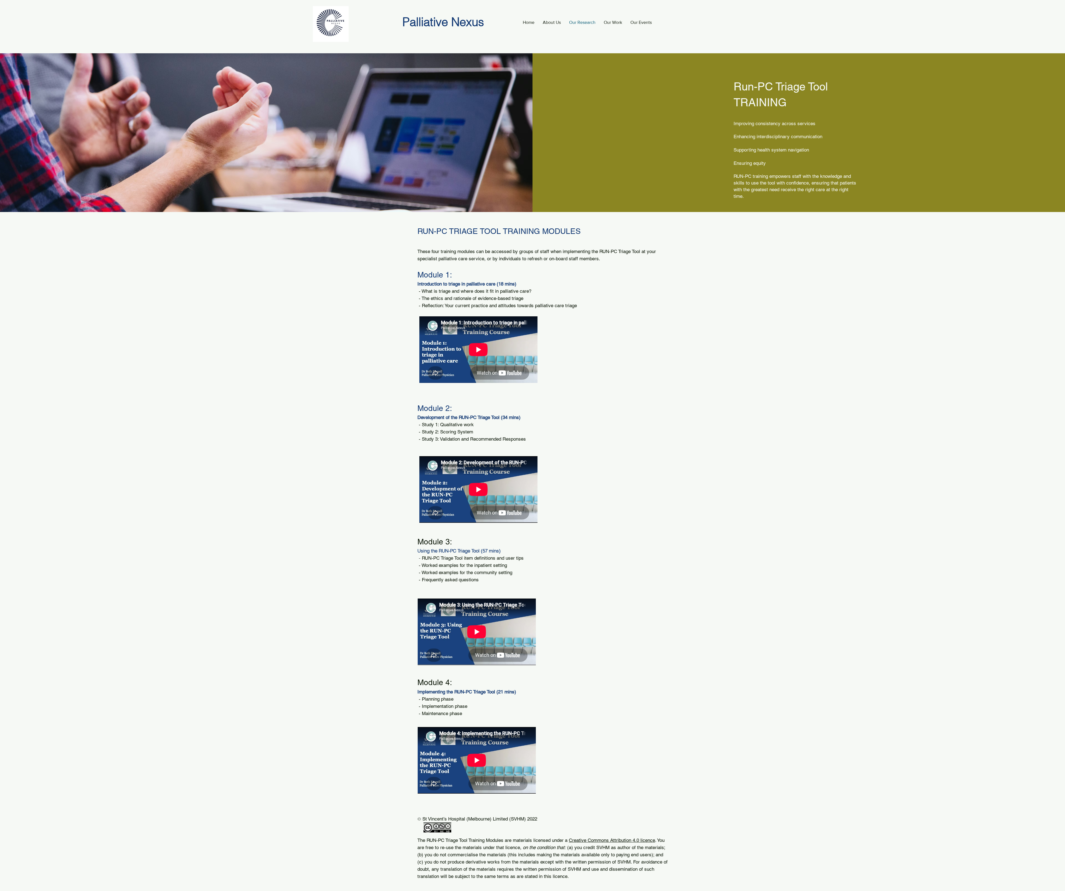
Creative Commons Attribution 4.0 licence (612, 840)
